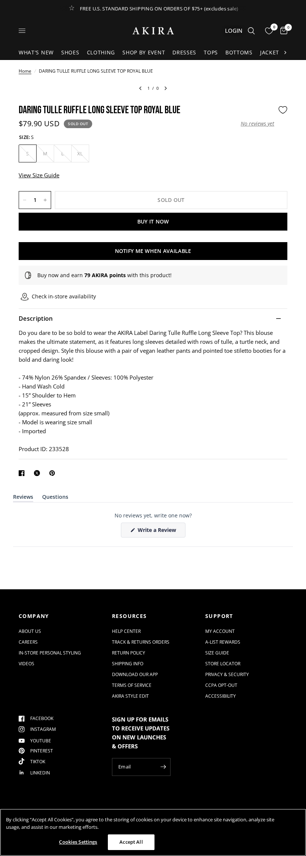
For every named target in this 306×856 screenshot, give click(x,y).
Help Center (126, 631)
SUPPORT (219, 616)
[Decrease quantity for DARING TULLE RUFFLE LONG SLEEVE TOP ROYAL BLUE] (24, 200)
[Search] (251, 30)
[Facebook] (23, 473)
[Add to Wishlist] (283, 110)
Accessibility (220, 696)
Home (25, 71)
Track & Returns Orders (140, 642)
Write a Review (158, 532)
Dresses (184, 52)
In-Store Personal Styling (50, 653)
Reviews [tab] (23, 498)
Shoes (70, 52)
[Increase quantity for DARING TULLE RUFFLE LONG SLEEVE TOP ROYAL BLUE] (45, 200)
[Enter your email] (163, 767)
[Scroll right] (285, 52)
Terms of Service (132, 685)
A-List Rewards (222, 642)
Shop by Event (143, 52)
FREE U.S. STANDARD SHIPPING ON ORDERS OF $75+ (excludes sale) (159, 8)
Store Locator (222, 663)
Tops (211, 52)
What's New (36, 52)
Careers (28, 642)
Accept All (131, 841)
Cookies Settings (78, 841)
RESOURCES (129, 616)
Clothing (101, 52)
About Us (30, 631)
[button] (257, 124)
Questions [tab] (55, 498)
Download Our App (135, 674)
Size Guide (217, 653)
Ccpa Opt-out (221, 685)
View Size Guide (39, 175)
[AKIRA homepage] (153, 31)
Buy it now (153, 221)
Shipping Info (127, 663)
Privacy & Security (227, 674)
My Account (220, 631)
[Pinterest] (53, 473)
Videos (26, 663)
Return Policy (128, 653)
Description (36, 318)
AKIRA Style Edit (130, 696)
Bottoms (239, 52)
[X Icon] (38, 473)
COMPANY (34, 616)
